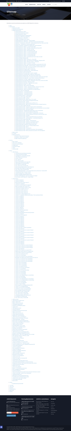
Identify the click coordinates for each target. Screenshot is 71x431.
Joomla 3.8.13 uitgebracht (19, 206)
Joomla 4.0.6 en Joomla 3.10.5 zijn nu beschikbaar (23, 261)
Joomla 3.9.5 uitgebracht (16, 349)
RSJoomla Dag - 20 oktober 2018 (18, 340)
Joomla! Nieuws (15, 178)
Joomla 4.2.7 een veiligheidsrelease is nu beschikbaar (24, 278)
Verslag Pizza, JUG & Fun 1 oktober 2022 (22, 90)
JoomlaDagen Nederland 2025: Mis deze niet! (23, 295)
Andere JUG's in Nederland (16, 142)
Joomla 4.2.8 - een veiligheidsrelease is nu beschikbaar (24, 280)
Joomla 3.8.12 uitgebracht (19, 204)
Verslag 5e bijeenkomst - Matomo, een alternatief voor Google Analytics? (27, 89)
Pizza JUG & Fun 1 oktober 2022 (20, 164)
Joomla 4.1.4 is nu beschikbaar (20, 268)
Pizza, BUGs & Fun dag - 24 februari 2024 (22, 291)
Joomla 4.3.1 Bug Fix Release (20, 283)
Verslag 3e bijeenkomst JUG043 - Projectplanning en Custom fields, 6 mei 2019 (28, 56)
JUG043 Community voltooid (17, 324)
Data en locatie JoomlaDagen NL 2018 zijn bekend (21, 321)
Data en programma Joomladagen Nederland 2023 (23, 285)
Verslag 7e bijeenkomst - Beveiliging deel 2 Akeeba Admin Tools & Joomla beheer (29, 110)
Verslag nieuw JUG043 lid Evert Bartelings (22, 36)
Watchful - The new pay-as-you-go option (19, 368)
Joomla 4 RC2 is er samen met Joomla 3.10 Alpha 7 (24, 246)
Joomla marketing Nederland (17, 345)
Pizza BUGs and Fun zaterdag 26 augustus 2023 (20, 376)
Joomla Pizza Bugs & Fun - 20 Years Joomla (22, 173)
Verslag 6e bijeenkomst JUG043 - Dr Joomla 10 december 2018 (26, 52)
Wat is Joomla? (15, 141)
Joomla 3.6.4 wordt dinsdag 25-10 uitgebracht (23, 184)
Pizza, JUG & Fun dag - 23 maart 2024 (21, 165)
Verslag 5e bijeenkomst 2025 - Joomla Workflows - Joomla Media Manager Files (29, 117)
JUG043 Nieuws (15, 151)
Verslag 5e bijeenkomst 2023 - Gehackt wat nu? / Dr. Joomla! (25, 99)
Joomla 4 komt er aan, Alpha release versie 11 (20, 360)
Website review (15, 132)
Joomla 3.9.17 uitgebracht (19, 223)
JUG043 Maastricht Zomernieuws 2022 (22, 163)
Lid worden (11, 385)
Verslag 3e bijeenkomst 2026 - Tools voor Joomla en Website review (27, 125)
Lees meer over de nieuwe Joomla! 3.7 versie (23, 187)
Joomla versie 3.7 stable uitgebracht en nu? (22, 193)
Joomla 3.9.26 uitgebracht (19, 242)
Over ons (52, 401)
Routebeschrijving (10, 415)
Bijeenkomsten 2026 (16, 27)
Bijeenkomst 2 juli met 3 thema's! (18, 338)
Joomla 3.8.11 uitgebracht (19, 203)
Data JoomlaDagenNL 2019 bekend (18, 348)
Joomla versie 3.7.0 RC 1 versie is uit (21, 189)
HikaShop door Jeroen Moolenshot (18, 315)
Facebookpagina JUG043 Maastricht (13, 408)
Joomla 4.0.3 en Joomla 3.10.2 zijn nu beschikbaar (23, 256)
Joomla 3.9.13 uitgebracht (19, 218)
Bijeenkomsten (32, 4)
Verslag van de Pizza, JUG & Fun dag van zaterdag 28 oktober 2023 (26, 100)
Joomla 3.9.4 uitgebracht (19, 213)
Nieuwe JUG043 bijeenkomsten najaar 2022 (22, 161)
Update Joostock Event (16, 311)
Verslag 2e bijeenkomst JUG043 (20, 34)
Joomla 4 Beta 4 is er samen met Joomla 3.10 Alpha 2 (24, 232)
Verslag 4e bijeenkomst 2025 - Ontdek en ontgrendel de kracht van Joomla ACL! (29, 116)
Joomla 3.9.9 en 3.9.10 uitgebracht (21, 214)
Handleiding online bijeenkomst (17, 29)
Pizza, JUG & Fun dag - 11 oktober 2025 (21, 293)
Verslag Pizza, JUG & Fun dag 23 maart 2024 (22, 105)
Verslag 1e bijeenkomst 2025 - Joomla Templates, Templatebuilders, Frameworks (29, 112)
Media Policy (12, 390)
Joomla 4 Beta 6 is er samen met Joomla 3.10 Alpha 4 (24, 237)
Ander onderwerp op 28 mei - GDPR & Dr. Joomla (20, 335)
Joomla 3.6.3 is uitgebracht (20, 183)
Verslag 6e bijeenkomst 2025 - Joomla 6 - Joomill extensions (25, 120)
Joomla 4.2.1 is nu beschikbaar (20, 271)
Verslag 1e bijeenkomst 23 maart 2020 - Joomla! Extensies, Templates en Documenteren (30, 65)
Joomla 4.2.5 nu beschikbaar (20, 276)
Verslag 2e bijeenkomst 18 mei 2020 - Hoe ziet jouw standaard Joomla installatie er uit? (30, 66)
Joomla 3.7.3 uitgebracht (19, 197)
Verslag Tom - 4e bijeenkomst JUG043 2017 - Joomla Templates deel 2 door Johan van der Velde (31, 42)
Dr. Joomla (14, 133)
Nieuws (43, 4)
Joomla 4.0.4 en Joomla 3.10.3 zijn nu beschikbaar (23, 258)
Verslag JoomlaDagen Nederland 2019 (21, 57)
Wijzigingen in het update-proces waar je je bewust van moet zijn (26, 257)
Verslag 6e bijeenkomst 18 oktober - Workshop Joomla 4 (25, 81)
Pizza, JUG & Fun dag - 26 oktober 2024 (22, 169)
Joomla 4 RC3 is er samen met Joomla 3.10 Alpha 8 (24, 247)
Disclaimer (11, 387)
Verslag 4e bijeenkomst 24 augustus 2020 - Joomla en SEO (25, 69)
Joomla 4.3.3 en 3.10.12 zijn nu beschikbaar (22, 287)
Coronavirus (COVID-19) (16, 370)
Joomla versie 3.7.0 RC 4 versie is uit (21, 192)
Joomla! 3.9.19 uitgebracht (19, 226)
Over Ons (39, 4)
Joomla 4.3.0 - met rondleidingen (21, 282)
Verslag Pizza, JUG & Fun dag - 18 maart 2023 (23, 96)
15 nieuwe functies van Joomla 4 (18, 330)
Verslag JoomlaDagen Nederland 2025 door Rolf (23, 174)
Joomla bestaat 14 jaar (16, 359)
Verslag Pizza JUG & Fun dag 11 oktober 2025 (22, 119)
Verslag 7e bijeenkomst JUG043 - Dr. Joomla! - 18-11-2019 (25, 62)
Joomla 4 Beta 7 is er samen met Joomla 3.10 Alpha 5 (24, 239)
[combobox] (58, 4)
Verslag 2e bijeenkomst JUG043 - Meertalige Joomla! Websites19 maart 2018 (28, 47)
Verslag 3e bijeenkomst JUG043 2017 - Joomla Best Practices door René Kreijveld (29, 41)
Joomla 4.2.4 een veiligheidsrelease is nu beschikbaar (24, 275)
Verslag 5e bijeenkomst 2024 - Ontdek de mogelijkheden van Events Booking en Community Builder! (32, 107)
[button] (10, 4)
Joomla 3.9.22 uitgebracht (19, 233)
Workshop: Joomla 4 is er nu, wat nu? (21, 137)
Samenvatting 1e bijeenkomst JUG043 (21, 32)
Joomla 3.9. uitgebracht (19, 207)
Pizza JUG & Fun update (19, 160)
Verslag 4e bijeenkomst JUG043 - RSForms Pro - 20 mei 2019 (25, 59)
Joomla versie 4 (15, 306)
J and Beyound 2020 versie (17, 374)
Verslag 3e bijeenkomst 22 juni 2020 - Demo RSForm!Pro (25, 67)
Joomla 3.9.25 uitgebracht (19, 241)
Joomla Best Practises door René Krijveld (19, 310)
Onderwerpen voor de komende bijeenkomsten (20, 375)
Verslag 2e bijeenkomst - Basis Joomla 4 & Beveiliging (24, 85)
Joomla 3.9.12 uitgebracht (19, 217)
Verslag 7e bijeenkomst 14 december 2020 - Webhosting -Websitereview (27, 74)
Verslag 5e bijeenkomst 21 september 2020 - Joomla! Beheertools (26, 70)
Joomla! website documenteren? (18, 314)
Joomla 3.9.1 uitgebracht (16, 346)
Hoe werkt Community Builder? (17, 143)
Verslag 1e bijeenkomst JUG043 (20, 31)
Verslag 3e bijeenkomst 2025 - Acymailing (22, 115)
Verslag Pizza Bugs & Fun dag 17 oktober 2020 (23, 71)
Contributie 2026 (15, 148)
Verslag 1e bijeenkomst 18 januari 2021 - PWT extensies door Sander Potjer (28, 75)
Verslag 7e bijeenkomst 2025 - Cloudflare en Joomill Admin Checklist (27, 121)
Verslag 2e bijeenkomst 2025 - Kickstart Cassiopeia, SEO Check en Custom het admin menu (31, 114)
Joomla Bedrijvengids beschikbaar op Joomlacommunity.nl (22, 361)
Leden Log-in (19, 1)
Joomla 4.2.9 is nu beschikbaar (20, 281)
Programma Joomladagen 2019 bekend (19, 350)
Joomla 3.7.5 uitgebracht (19, 198)
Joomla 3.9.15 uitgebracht (19, 221)
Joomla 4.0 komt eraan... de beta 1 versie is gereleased (21, 373)
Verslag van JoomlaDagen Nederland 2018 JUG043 (21, 333)
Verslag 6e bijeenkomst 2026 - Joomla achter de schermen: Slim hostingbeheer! (29, 129)
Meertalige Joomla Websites (17, 328)
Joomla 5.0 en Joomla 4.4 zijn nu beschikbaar (23, 288)
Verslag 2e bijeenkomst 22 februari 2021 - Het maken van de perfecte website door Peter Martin (31, 76)
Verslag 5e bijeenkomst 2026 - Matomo (22, 126)
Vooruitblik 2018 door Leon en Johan (18, 325)
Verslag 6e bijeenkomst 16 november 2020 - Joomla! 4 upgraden (26, 72)
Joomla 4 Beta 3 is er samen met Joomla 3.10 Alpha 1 (24, 229)
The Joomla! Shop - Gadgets (17, 336)
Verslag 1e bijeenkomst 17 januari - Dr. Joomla (23, 84)
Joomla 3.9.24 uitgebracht (19, 238)
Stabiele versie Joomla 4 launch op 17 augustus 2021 (24, 251)
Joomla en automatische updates (21, 154)
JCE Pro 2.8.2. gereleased (16, 366)
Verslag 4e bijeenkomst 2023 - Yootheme (22, 97)
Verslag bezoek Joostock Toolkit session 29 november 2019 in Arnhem (24, 363)
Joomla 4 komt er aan (16, 356)
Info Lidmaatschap (11, 1)
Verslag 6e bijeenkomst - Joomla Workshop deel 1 (23, 91)
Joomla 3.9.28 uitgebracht (19, 248)
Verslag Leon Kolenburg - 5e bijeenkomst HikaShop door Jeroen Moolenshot (28, 45)
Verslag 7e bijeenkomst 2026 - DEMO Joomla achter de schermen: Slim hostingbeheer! (30, 130)
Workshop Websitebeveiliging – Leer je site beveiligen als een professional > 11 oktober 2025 (31, 170)
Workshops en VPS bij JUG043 (17, 354)
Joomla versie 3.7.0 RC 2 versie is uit (21, 191)
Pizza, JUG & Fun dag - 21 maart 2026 (21, 297)
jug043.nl (9, 406)
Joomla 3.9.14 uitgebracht (19, 219)
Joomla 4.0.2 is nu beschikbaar (20, 254)
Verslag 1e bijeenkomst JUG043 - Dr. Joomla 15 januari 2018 (25, 46)
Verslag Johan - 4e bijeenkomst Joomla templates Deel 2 (25, 44)
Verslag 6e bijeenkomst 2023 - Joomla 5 (22, 101)
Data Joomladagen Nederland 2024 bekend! (22, 290)
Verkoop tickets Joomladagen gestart (19, 326)
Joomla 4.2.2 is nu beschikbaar (20, 272)
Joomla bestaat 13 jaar (16, 339)
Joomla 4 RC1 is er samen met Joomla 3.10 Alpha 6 (24, 244)
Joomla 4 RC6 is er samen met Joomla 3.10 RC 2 (23, 252)
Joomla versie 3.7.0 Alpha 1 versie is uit (22, 188)
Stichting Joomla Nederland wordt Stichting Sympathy (24, 212)
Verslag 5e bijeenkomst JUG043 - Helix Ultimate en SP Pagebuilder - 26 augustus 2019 (30, 60)
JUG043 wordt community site (17, 313)
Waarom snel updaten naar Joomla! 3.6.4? (22, 186)
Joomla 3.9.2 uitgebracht (19, 208)
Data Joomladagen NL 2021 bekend (18, 369)
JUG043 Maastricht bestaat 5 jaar (21, 156)
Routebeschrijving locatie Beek (17, 383)
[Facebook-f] (62, 1)
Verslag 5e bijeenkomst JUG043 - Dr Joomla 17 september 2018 (26, 51)
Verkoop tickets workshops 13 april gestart (19, 329)
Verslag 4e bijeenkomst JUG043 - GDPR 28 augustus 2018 (25, 50)
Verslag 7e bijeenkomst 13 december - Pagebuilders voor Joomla (26, 82)
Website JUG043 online (16, 301)
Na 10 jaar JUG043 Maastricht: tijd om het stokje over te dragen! (26, 175)
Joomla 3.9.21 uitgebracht (19, 231)
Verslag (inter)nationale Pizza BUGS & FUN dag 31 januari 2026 (25, 124)
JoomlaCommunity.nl (11, 407)
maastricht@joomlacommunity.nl (55, 1)
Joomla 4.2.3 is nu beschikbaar (20, 273)
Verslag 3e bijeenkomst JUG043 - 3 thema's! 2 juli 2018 (24, 49)
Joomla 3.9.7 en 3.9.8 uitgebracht (18, 355)
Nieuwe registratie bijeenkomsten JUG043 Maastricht (24, 166)
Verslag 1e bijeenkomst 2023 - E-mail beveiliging (23, 95)
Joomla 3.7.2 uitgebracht (19, 196)
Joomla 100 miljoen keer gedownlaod (21, 209)
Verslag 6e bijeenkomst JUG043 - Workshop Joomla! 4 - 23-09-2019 (27, 61)
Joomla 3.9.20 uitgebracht (19, 228)
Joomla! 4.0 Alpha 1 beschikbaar (17, 323)
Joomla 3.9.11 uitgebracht (19, 216)
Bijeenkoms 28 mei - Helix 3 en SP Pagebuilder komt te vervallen (23, 334)
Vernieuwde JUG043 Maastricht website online (23, 168)
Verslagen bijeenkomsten (16, 30)
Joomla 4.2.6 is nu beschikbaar (20, 277)
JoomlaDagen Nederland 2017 (17, 304)
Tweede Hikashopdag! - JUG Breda (18, 319)
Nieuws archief (15, 380)
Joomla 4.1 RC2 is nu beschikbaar (21, 263)
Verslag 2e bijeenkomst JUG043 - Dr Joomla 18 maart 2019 (25, 55)
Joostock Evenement (16, 309)
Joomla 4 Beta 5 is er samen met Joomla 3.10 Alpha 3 (24, 234)
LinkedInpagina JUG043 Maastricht (13, 410)
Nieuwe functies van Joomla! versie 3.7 (22, 182)
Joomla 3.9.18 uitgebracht (19, 224)
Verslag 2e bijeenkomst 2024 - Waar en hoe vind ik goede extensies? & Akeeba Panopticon (30, 104)
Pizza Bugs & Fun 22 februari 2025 (21, 296)
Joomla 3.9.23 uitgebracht (19, 236)
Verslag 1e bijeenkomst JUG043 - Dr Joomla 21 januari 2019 (25, 54)
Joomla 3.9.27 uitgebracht (19, 243)
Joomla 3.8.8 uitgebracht (19, 199)
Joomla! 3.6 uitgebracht (19, 179)
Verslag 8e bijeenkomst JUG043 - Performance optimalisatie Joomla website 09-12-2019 (30, 64)
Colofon (13, 147)
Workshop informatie (16, 134)
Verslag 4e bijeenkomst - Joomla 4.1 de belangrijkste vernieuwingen (26, 87)
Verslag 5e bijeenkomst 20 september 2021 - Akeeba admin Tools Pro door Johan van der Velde (31, 80)
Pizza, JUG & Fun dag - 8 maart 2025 (21, 292)
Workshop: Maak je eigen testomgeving (22, 135)
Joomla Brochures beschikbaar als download (23, 153)
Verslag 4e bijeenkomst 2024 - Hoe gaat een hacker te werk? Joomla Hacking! (28, 106)
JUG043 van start (15, 299)
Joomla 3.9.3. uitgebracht (19, 211)
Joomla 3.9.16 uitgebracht (19, 222)
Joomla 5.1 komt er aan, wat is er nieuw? (19, 378)
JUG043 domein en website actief (18, 300)
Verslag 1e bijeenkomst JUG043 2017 (21, 37)
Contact (49, 4)
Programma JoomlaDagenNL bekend (18, 305)
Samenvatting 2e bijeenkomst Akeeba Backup (23, 35)
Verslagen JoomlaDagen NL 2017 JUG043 (22, 39)
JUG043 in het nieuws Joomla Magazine (19, 316)
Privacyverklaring (12, 389)
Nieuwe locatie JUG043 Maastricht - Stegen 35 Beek (24, 176)
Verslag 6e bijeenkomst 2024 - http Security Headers (24, 109)
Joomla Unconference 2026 (26, 407)
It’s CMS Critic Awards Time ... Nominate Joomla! (20, 343)
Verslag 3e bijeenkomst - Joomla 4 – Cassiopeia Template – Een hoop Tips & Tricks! (29, 86)
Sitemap (11, 391)
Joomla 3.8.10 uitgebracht (19, 202)
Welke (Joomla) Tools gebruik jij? (21, 138)
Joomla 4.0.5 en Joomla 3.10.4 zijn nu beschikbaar (23, 259)
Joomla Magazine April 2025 (17, 379)
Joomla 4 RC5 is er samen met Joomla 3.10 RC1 (23, 249)
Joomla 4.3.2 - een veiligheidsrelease (21, 286)
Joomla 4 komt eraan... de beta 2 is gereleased (23, 227)
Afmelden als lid (15, 145)
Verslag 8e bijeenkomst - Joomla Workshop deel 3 (23, 94)
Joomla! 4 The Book (18, 158)
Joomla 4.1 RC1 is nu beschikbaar (21, 262)
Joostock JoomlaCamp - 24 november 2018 (19, 341)
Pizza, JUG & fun (18, 159)
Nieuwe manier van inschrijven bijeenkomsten (20, 320)
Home (26, 4)
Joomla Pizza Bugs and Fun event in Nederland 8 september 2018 (23, 344)
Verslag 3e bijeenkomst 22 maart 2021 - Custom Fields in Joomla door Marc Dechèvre (29, 77)
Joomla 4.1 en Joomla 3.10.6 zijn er (21, 266)
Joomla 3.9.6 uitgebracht (16, 351)
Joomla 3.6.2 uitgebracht (19, 181)
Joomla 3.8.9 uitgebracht (19, 201)
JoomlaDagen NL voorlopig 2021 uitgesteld (22, 155)
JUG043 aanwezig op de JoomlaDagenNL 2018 (20, 331)
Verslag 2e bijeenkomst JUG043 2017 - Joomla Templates (25, 40)
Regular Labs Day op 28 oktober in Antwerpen (20, 318)
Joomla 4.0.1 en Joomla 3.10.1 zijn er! (21, 253)
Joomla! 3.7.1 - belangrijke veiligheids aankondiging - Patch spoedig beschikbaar (29, 194)
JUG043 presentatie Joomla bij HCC (18, 353)
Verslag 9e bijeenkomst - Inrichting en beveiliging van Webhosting (26, 111)
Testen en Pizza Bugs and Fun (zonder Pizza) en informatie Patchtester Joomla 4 (26, 371)
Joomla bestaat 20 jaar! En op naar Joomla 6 (23, 171)
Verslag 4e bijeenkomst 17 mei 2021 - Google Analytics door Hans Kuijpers (27, 79)
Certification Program (16, 146)
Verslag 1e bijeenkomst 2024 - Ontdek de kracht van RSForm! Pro (26, 102)
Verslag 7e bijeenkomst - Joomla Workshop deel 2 (23, 92)
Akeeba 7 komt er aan (16, 365)
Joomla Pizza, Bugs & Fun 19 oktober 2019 (19, 358)
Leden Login (12, 386)
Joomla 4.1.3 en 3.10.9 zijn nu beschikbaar (22, 267)
